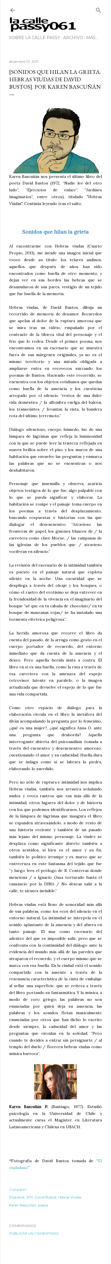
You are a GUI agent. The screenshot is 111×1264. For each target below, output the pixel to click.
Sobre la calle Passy (34, 37)
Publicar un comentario (34, 1233)
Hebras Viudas (69, 1197)
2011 (29, 1197)
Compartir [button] (18, 1189)
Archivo (73, 37)
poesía (43, 1205)
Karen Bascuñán (22, 1205)
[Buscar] (98, 9)
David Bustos (45, 1197)
